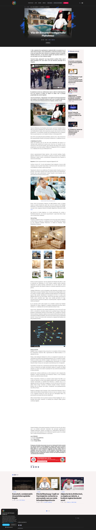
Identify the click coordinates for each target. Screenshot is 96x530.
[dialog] (9, 519)
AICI (32, 209)
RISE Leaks (50, 2)
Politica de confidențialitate (9, 522)
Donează (66, 2)
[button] (46, 510)
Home (25, 7)
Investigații (30, 2)
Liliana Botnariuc (48, 502)
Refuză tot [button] (13, 524)
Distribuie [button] (48, 42)
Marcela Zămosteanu (71, 502)
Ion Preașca (22, 500)
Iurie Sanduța (51, 39)
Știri (36, 2)
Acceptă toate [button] (6, 524)
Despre (39, 2)
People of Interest (58, 2)
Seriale (44, 2)
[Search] (76, 518)
